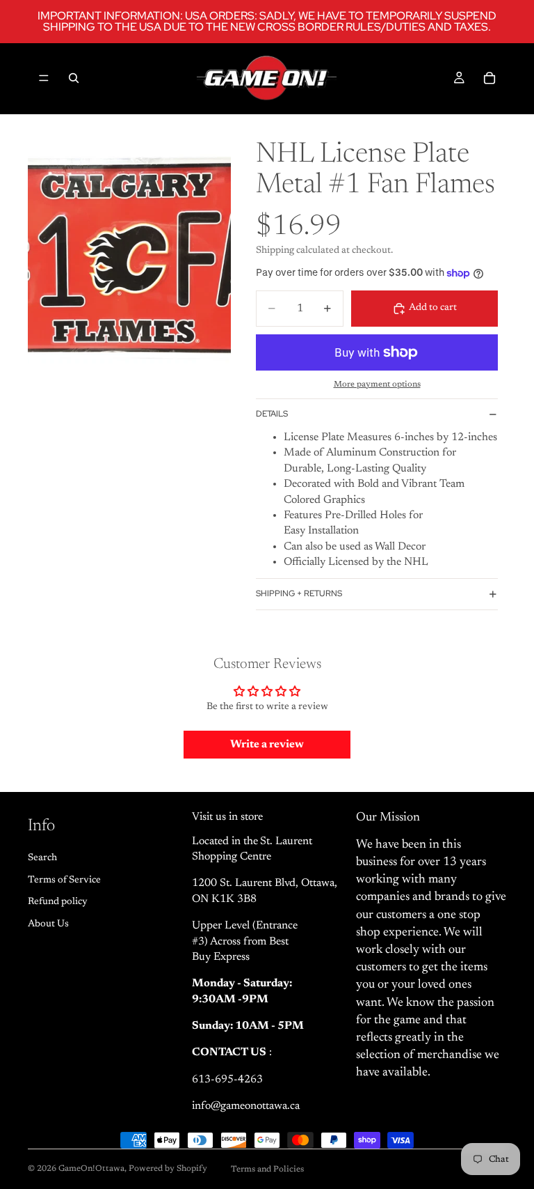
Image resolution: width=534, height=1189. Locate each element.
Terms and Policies (267, 1169)
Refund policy (58, 903)
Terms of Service (64, 880)
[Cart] (489, 78)
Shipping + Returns (299, 593)
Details (272, 413)
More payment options (377, 384)
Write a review (267, 744)
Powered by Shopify (168, 1169)
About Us (48, 924)
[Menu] (44, 78)
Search (42, 858)
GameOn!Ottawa (91, 1169)
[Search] (73, 78)
